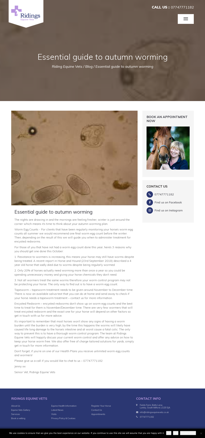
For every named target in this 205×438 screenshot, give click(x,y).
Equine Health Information (64, 406)
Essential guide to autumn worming (53, 212)
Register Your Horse (101, 406)
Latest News (57, 410)
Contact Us (96, 410)
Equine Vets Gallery (20, 410)
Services (15, 414)
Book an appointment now (167, 119)
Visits (54, 414)
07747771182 (182, 7)
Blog (89, 66)
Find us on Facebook (168, 202)
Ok (168, 433)
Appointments (98, 414)
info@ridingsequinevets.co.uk (154, 412)
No (175, 433)
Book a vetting (18, 418)
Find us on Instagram (169, 210)
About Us (15, 406)
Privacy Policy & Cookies (63, 418)
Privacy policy (188, 433)
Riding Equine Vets (67, 66)
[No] (201, 433)
